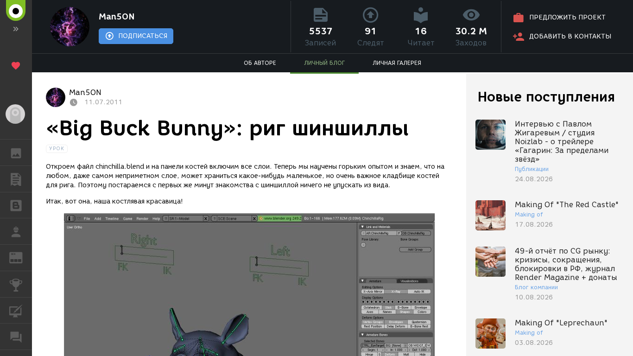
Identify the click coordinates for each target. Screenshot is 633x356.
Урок (56, 149)
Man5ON (117, 17)
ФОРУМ (16, 337)
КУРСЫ (16, 311)
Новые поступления (546, 97)
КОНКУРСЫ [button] (16, 284)
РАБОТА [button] (16, 231)
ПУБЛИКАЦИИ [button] (16, 179)
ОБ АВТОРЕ (260, 62)
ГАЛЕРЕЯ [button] (16, 152)
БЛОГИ (16, 205)
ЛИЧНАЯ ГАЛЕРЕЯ (397, 62)
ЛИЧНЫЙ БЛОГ (324, 62)
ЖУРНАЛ (21, 257)
